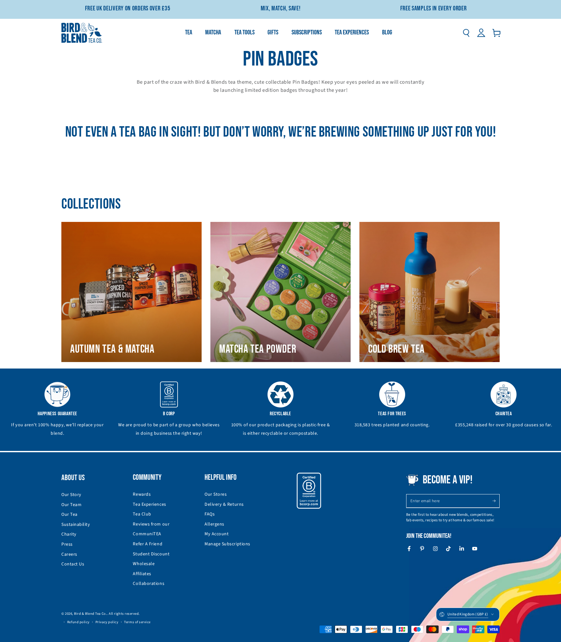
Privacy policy (106, 622)
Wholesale (144, 564)
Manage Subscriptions (227, 544)
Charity (69, 534)
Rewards (142, 494)
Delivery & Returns (224, 504)
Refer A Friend (147, 544)
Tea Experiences (149, 504)
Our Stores (216, 494)
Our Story (71, 494)
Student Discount (151, 554)
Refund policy (78, 622)
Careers (69, 554)
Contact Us (72, 564)
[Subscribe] (495, 500)
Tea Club (142, 514)
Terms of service (137, 622)
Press (67, 544)
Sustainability (75, 524)
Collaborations (148, 583)
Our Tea (69, 514)
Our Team (71, 505)
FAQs (210, 514)
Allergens (214, 524)
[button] (466, 32)
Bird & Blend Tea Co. (90, 613)
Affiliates (142, 574)
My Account (217, 534)
